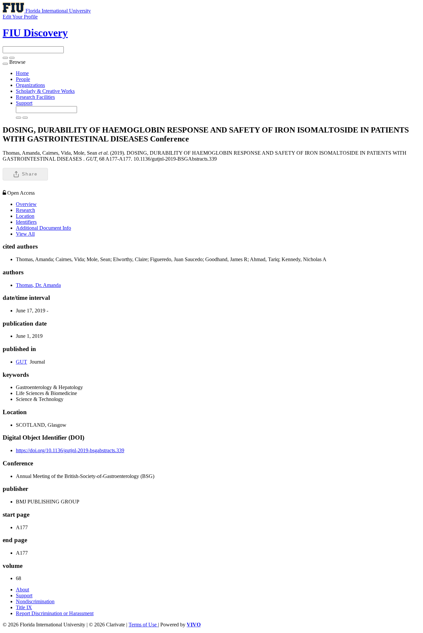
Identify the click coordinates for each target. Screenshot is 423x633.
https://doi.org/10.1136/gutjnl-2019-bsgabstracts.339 (70, 450)
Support (24, 103)
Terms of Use (143, 624)
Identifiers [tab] (26, 222)
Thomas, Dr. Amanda (38, 285)
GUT (21, 362)
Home (22, 73)
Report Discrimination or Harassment (55, 613)
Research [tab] (25, 210)
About (22, 589)
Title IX (24, 607)
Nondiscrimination (35, 601)
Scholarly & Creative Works (45, 91)
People (23, 79)
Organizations (30, 85)
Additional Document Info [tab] (43, 228)
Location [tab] (25, 216)
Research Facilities (35, 97)
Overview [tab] (26, 204)
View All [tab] (25, 234)
